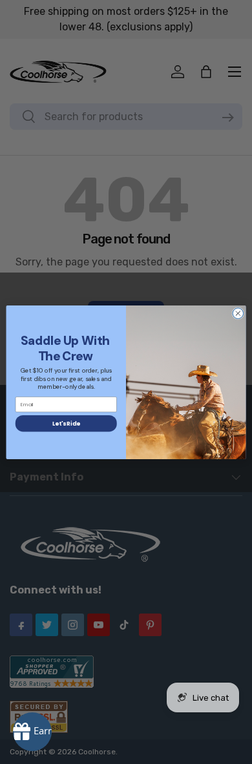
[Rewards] (32, 731)
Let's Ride (65, 423)
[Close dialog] (238, 312)
